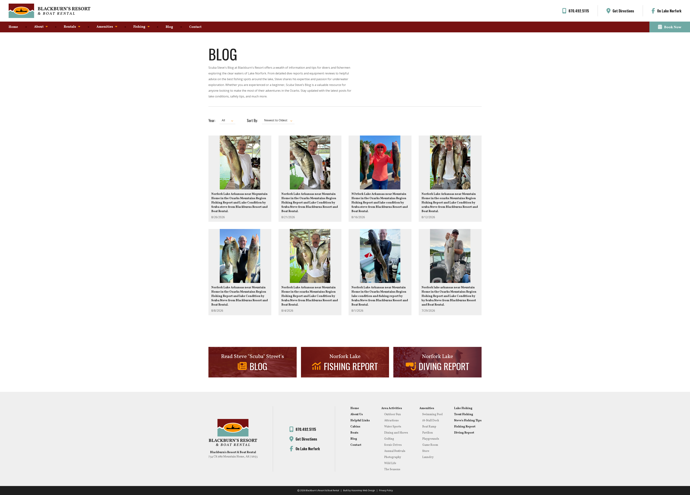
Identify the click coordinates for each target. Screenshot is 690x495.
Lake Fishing (463, 408)
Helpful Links (360, 421)
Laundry (428, 457)
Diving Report (464, 433)
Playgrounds (430, 439)
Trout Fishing (463, 414)
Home (13, 27)
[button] (669, 27)
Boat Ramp (429, 427)
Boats (354, 433)
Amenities (426, 408)
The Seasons (392, 469)
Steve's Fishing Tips (468, 421)
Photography (392, 457)
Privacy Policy (386, 490)
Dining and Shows (396, 433)
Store (425, 451)
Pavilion (427, 433)
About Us (356, 414)
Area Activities (391, 408)
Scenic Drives (393, 445)
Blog (169, 27)
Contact (195, 27)
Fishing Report (464, 427)
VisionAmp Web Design (363, 490)
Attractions (391, 421)
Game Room (430, 445)
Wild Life (390, 463)
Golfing (389, 439)
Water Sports (392, 427)
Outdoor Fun (392, 414)
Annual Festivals (394, 451)
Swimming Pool (432, 414)
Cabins (355, 427)
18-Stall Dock (430, 421)
